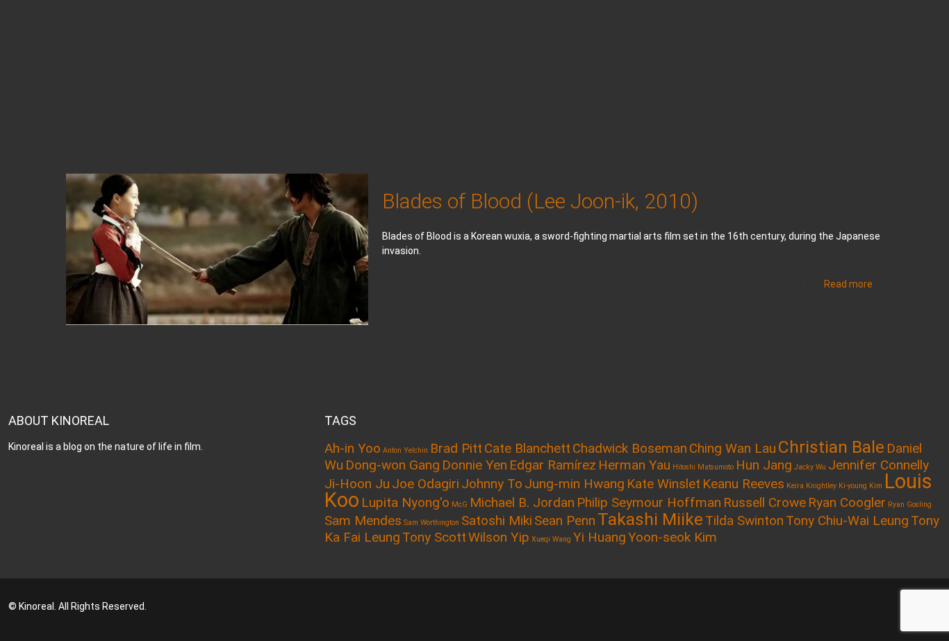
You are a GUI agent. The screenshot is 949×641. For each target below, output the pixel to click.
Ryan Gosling (910, 504)
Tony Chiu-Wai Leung (847, 520)
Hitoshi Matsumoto (703, 467)
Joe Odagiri (425, 484)
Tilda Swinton (744, 520)
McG (460, 504)
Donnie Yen (474, 465)
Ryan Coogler (847, 502)
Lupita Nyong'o (405, 502)
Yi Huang (599, 537)
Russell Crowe (764, 502)
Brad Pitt (456, 448)
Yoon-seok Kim (672, 537)
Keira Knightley (811, 485)
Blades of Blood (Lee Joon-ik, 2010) (540, 201)
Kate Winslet (663, 484)
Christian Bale (831, 447)
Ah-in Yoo (352, 448)
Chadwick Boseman (629, 448)
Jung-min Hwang (575, 484)
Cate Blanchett (527, 448)
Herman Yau (634, 465)
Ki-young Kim (860, 485)
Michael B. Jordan (522, 502)
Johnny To (491, 484)
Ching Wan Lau (732, 448)
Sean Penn (564, 520)
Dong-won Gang (392, 465)
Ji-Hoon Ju (357, 484)
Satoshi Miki (496, 520)
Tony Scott (434, 537)
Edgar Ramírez (552, 465)
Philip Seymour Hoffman (649, 502)
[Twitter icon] (868, 606)
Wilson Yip (498, 537)
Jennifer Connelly (878, 465)
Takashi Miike (650, 519)
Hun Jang (764, 465)
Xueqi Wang (551, 539)
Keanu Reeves (743, 484)
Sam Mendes (363, 520)
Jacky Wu (810, 467)
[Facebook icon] (850, 606)
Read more (848, 284)
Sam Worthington (431, 522)
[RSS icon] (887, 606)
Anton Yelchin (405, 450)
